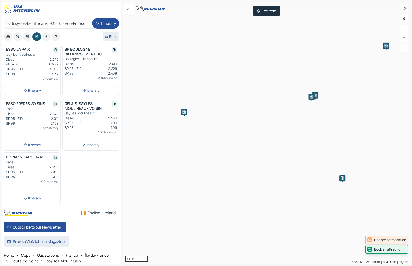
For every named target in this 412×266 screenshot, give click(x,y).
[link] (386, 240)
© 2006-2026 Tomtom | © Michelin (374, 262)
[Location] (404, 48)
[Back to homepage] (23, 9)
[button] (342, 178)
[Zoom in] (404, 29)
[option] (8, 36)
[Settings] (404, 18)
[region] (266, 133)
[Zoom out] (404, 37)
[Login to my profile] (404, 8)
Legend (404, 262)
